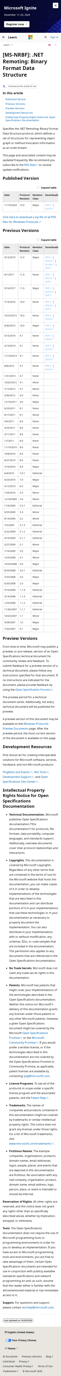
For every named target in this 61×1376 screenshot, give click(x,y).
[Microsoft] (30, 37)
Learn (6, 44)
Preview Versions (15, 108)
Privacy (23, 1361)
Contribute (9, 1361)
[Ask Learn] (49, 45)
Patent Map (38, 1098)
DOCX (48, 208)
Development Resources (19, 112)
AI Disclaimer (10, 1356)
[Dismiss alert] (55, 5)
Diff (47, 268)
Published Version (15, 99)
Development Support (17, 777)
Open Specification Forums (32, 689)
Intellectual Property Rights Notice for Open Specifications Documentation (30, 119)
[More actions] (55, 45)
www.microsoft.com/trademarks (30, 1143)
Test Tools (40, 772)
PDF (47, 205)
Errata (48, 264)
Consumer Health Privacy (17, 1366)
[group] (30, 202)
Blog (48, 1356)
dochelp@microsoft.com (38, 1307)
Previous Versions (15, 103)
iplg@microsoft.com (36, 1076)
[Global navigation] (3, 37)
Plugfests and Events (16, 772)
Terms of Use (45, 1366)
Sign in (54, 37)
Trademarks (9, 1371)
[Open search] (45, 37)
